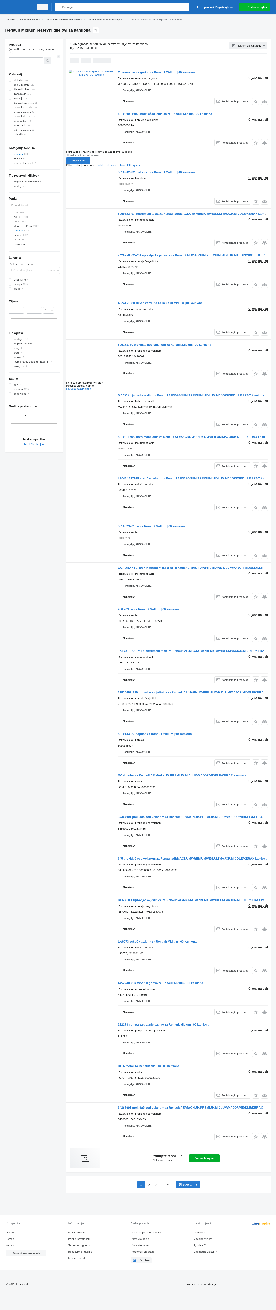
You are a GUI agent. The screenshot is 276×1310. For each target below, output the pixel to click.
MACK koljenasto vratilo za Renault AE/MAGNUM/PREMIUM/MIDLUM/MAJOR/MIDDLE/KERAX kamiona (191, 395)
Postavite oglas (204, 1158)
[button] (255, 101)
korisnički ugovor (130, 165)
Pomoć (10, 1238)
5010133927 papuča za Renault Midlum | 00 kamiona (155, 734)
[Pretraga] (59, 7)
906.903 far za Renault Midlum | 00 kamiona (148, 609)
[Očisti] (58, 56)
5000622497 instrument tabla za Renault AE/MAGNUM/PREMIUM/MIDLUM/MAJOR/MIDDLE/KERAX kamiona (194, 213)
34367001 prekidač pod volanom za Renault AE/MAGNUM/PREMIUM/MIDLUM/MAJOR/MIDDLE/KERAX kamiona (197, 817)
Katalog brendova (78, 1257)
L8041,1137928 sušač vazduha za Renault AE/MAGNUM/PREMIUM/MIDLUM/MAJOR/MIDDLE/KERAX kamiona (195, 478)
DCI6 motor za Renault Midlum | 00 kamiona (148, 1066)
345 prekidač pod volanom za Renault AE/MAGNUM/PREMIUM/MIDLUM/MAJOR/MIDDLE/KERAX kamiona (192, 858)
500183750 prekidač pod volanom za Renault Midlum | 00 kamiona (164, 344)
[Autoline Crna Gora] (19, 7)
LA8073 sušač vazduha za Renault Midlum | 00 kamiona (157, 941)
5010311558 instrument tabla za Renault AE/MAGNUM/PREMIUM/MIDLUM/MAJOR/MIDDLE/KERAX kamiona (194, 437)
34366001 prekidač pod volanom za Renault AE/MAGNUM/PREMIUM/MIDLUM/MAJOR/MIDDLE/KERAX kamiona (197, 1107)
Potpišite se (78, 160)
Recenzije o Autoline (80, 1251)
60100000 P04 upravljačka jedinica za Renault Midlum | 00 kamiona (165, 113)
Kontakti (10, 1245)
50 (168, 1185)
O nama (10, 1232)
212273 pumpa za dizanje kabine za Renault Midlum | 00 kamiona (163, 1024)
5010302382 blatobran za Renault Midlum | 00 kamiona (156, 172)
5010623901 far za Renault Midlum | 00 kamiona (151, 526)
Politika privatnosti (79, 1238)
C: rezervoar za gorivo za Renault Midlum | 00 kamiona (156, 72)
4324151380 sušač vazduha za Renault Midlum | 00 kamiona (160, 303)
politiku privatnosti (107, 165)
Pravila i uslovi (76, 1232)
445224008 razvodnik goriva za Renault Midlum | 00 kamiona (160, 983)
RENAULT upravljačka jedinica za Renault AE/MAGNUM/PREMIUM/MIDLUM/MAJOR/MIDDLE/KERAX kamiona (195, 900)
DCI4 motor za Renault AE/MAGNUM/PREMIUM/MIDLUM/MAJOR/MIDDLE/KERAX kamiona (182, 775)
